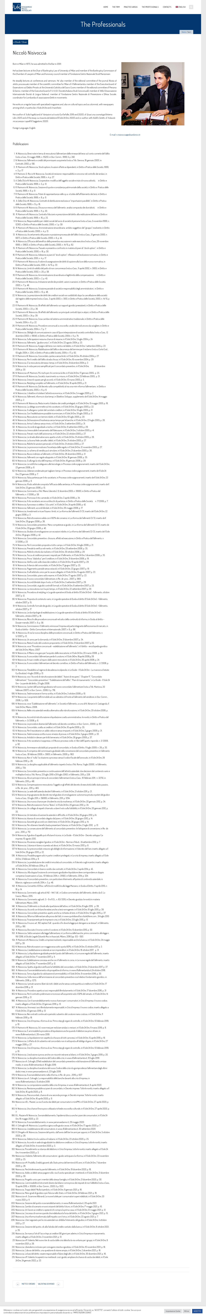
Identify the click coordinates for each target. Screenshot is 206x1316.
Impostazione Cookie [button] (173, 1311)
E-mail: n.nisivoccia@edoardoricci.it (125, 134)
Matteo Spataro (26, 1284)
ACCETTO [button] (197, 1311)
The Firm (116, 7)
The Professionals (150, 7)
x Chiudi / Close (20, 42)
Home (105, 7)
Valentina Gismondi (48, 1284)
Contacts (167, 7)
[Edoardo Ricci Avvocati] (23, 7)
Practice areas (131, 7)
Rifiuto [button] (186, 1311)
